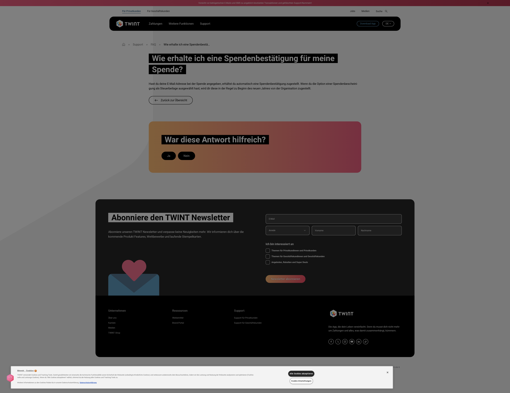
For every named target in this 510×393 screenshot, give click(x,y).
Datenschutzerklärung (88, 383)
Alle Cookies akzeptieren (301, 374)
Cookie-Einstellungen (301, 381)
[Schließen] (387, 372)
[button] (10, 378)
